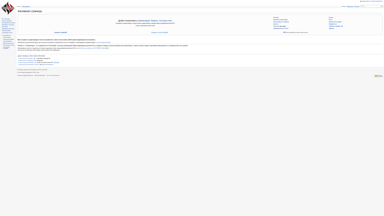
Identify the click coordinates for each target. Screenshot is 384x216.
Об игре (276, 17)
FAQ (284, 32)
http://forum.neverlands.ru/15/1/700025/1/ (90, 48)
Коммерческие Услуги (280, 28)
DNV (52, 62)
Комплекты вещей (335, 22)
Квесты (275, 24)
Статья (19, 6)
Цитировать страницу (6, 47)
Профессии (333, 24)
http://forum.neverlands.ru (27, 60)
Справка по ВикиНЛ (60, 32)
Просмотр (350, 6)
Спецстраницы (7, 41)
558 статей (151, 25)
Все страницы (6, 19)
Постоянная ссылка (8, 45)
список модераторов (102, 42)
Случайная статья (7, 32)
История (356, 6)
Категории (5, 26)
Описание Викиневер (39, 75)
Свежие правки (6, 30)
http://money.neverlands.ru (27, 62)
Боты (330, 19)
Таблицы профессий (336, 26)
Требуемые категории (8, 28)
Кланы (331, 17)
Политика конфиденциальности (25, 75)
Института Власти (47, 64)
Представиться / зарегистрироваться (372, 1)
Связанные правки (8, 39)
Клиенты (276, 26)
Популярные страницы (281, 22)
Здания (331, 28)
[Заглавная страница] (8, 8)
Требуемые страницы (8, 25)
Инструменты (7, 35)
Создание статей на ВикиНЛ (159, 32)
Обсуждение (26, 6)
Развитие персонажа (280, 19)
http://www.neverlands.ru (27, 58)
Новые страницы (7, 21)
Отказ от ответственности (53, 75)
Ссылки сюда (7, 37)
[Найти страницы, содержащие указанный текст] (382, 6)
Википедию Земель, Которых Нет (155, 20)
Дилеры (56, 62)
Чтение (343, 6)
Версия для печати (8, 43)
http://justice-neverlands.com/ (28, 64)
